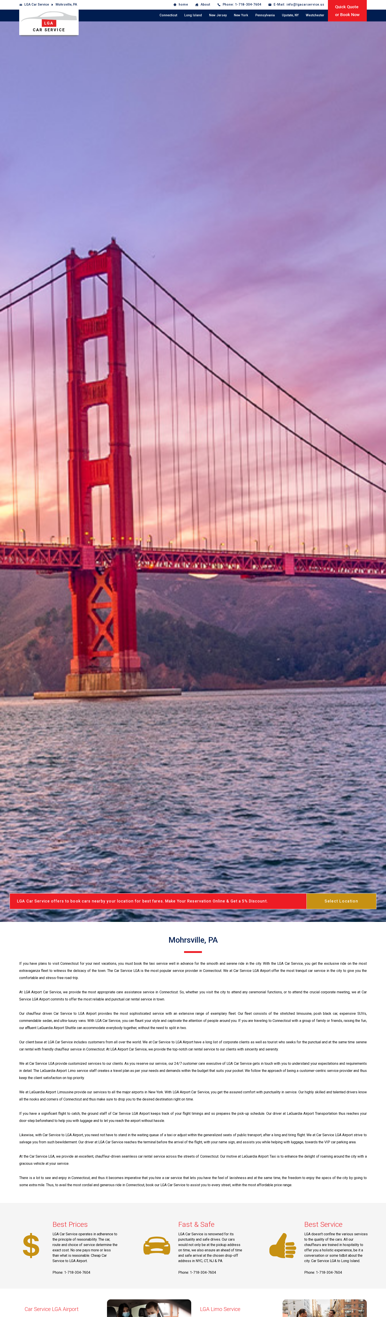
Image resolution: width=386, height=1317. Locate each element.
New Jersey (218, 15)
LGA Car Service (36, 4)
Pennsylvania (265, 15)
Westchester (315, 15)
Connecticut (168, 15)
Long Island (193, 15)
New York (241, 15)
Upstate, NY (290, 15)
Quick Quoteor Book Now (347, 10)
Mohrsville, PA (66, 4)
